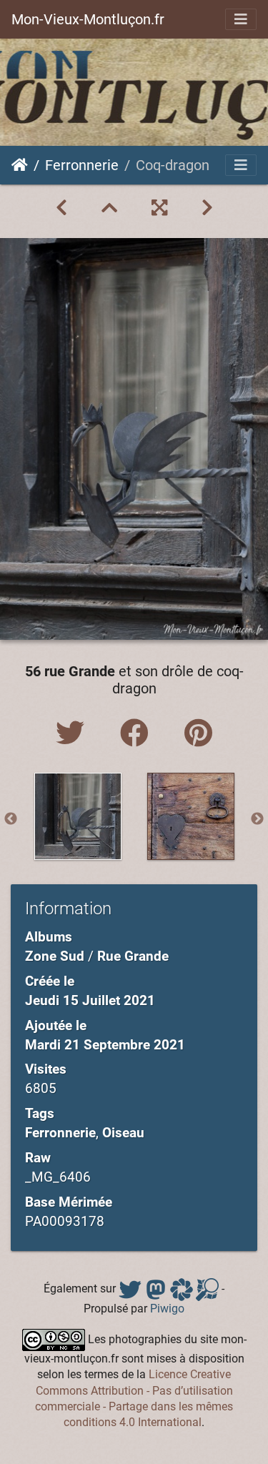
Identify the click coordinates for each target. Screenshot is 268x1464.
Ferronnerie (82, 165)
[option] (77, 816)
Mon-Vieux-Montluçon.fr (87, 19)
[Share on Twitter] (73, 734)
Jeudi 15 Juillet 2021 (90, 1000)
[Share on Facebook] (138, 734)
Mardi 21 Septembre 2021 (105, 1045)
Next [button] (257, 819)
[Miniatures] (109, 208)
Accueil (19, 165)
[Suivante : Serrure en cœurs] (207, 208)
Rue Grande (133, 956)
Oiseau (123, 1132)
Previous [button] (11, 819)
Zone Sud (54, 956)
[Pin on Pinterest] (198, 734)
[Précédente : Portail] (61, 208)
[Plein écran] (159, 208)
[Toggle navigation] (241, 19)
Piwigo (167, 1308)
